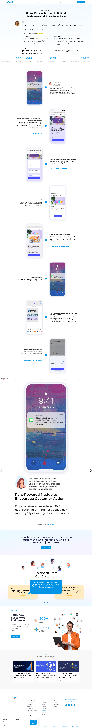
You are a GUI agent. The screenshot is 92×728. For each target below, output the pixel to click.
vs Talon (43, 714)
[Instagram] (74, 705)
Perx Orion (29, 714)
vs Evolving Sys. (45, 718)
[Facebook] (66, 705)
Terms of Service (75, 726)
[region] (46, 672)
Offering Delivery (63, 61)
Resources (51, 2)
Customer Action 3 (51, 61)
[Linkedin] (72, 705)
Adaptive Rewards (31, 700)
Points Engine (30, 702)
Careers (56, 699)
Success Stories (45, 702)
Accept (33, 720)
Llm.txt (53, 726)
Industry (36, 2)
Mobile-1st (29, 715)
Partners (56, 706)
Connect (56, 700)
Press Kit (43, 704)
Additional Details (40, 61)
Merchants (29, 704)
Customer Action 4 (86, 61)
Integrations (44, 708)
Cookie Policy (64, 726)
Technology (56, 704)
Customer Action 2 (28, 61)
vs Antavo (44, 712)
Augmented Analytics (32, 710)
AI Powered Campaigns (32, 699)
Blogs (43, 699)
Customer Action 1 (17, 61)
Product (30, 2)
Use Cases (43, 2)
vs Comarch (44, 716)
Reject (33, 723)
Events (55, 702)
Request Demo (81, 1)
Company (58, 2)
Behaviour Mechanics (31, 708)
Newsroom (44, 700)
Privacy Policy (44, 726)
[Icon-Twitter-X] (69, 705)
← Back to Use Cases (17, 7)
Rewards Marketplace (32, 712)
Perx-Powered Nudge (6, 61)
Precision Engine (30, 706)
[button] (45, 654)
